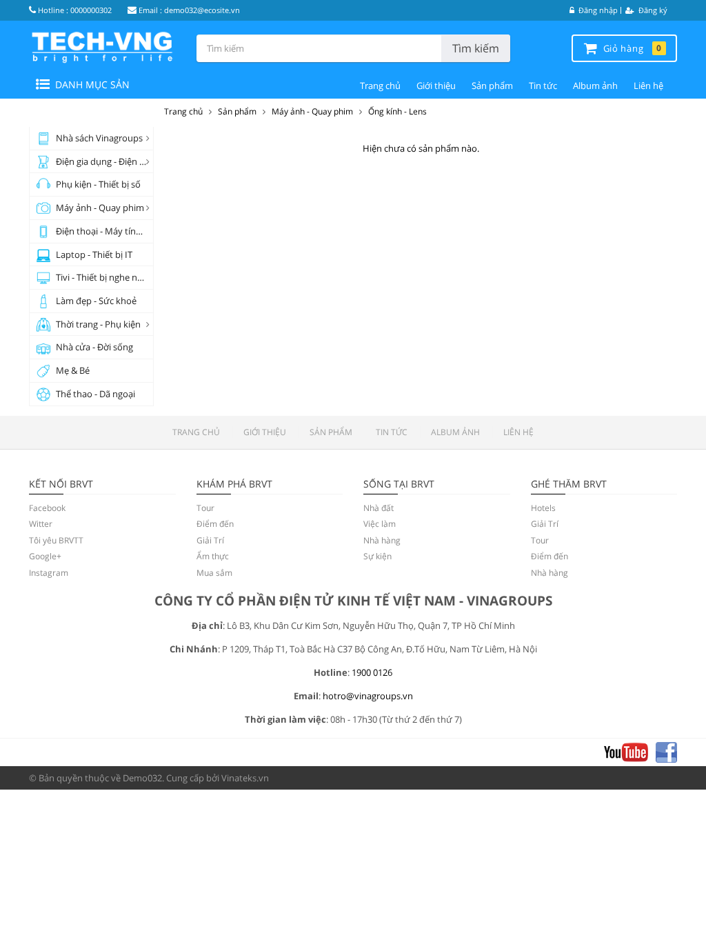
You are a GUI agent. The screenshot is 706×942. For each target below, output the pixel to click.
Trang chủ (380, 85)
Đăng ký (651, 10)
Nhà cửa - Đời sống (94, 347)
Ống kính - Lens (397, 111)
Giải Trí (210, 540)
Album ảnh (595, 85)
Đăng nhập (597, 10)
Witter (40, 524)
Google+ (45, 556)
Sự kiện (377, 556)
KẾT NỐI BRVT (61, 483)
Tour (205, 508)
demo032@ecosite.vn (202, 10)
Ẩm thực (212, 556)
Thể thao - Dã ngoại (95, 394)
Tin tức (543, 85)
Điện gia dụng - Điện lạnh (104, 161)
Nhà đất (378, 508)
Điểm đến (215, 524)
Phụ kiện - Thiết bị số (98, 184)
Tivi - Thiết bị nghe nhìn (103, 277)
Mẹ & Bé (73, 370)
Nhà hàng (382, 540)
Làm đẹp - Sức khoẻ (96, 300)
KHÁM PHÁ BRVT (234, 483)
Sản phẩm (492, 85)
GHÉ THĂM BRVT (569, 483)
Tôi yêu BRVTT (56, 540)
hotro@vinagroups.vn (368, 696)
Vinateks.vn (245, 778)
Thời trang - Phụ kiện (98, 324)
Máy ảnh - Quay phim (100, 207)
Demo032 (142, 778)
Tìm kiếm (475, 48)
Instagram (48, 573)
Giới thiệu (436, 85)
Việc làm (379, 524)
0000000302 (91, 10)
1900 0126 (372, 672)
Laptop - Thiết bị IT (94, 254)
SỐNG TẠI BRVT (398, 483)
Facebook (47, 508)
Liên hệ (648, 85)
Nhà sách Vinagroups (99, 138)
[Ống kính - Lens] (102, 47)
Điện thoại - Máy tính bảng (104, 231)
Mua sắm (214, 573)
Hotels (543, 508)
